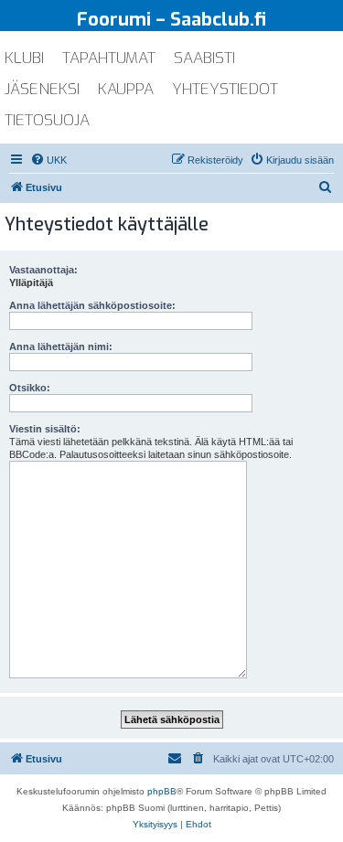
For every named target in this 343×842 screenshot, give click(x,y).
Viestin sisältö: (44, 428)
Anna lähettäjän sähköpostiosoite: (92, 305)
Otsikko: (29, 387)
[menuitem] (48, 160)
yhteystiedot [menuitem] (225, 89)
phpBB (162, 791)
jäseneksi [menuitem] (42, 89)
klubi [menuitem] (24, 58)
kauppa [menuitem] (126, 89)
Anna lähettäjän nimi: (61, 346)
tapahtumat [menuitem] (108, 58)
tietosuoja (47, 120)
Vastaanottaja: (43, 269)
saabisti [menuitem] (204, 58)
